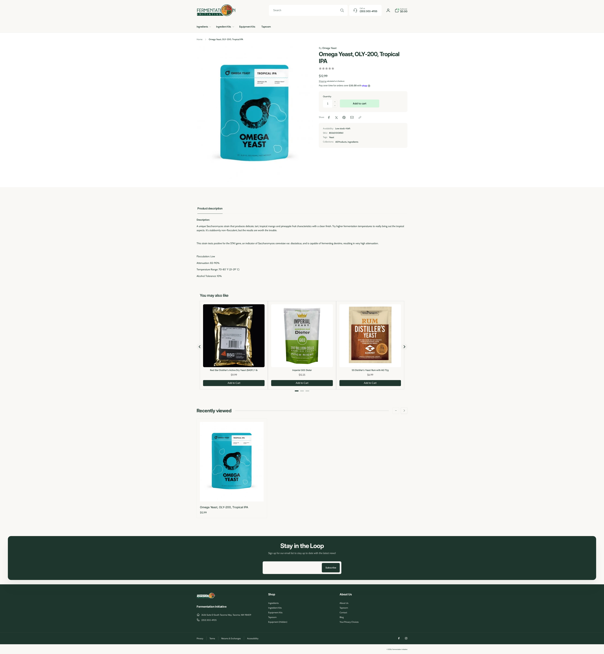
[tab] (297, 390)
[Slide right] (404, 410)
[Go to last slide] (200, 347)
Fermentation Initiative (399, 649)
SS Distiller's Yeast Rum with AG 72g (370, 370)
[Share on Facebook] (328, 117)
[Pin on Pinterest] (344, 117)
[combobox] (308, 10)
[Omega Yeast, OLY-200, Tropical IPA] (231, 495)
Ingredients (353, 141)
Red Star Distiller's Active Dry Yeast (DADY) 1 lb (233, 370)
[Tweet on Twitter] (336, 117)
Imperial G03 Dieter (302, 370)
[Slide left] (396, 410)
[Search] (342, 10)
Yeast (331, 137)
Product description (210, 208)
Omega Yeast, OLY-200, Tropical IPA (224, 507)
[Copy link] (359, 117)
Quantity (327, 96)
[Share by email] (352, 117)
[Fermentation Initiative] (206, 597)
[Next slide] (404, 347)
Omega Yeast (327, 48)
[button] (203, 27)
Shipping (322, 81)
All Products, (341, 141)
